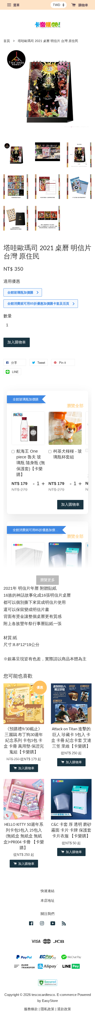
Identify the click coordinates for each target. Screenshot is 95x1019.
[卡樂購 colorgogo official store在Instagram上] (42, 924)
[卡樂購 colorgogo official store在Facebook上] (31, 924)
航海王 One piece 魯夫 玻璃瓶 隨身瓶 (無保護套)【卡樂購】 (30, 463)
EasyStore (50, 1001)
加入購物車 (70, 504)
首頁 (6, 41)
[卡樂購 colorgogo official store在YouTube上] (53, 924)
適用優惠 (11, 281)
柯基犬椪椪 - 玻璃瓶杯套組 (67, 454)
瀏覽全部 (75, 405)
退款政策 (64, 1009)
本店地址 (47, 900)
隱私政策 (47, 1009)
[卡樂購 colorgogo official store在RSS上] (63, 924)
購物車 (82, 5)
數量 (7, 316)
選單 (16, 5)
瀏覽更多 (47, 580)
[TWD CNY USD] (58, 5)
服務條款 (31, 1009)
